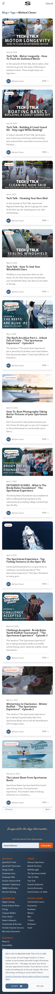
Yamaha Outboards (35, 884)
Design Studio (7, 869)
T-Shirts (31, 920)
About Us (5, 941)
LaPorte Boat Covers (36, 902)
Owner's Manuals (9, 920)
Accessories (32, 905)
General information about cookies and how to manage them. (27, 977)
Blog (5, 12)
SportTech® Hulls (9, 862)
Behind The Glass (35, 866)
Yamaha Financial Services (13, 927)
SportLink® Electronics (11, 866)
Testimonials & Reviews (12, 924)
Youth (30, 927)
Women (31, 913)
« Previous (8, 809)
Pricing (5, 909)
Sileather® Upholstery (11, 884)
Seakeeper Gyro (8, 873)
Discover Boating (9, 892)
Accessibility (7, 945)
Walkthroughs (33, 869)
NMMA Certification (10, 888)
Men (29, 916)
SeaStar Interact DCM (11, 880)
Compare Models (9, 913)
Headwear (32, 909)
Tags (13, 12)
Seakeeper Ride (8, 877)
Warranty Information (11, 931)
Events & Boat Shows (11, 905)
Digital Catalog (8, 902)
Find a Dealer (7, 916)
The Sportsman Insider (37, 873)
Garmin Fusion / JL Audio (37, 892)
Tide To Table (33, 877)
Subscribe (46, 845)
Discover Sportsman (36, 862)
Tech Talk (31, 880)
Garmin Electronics (35, 888)
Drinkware (32, 924)
